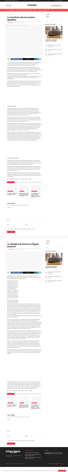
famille (19, 390)
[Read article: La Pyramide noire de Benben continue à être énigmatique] (53, 32)
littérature (22, 390)
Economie (18, 10)
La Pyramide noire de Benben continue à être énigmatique (51, 40)
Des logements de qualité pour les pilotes (32, 452)
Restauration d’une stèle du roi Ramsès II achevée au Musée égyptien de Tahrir (24, 194)
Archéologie (24, 10)
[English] (47, 16)
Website (26, 224)
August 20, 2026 (22, 196)
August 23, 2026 (10, 195)
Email (8, 224)
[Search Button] (52, 10)
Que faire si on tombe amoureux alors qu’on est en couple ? (54, 46)
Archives (45, 10)
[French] (48, 16)
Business (30, 10)
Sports (35, 10)
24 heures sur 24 (10, 191)
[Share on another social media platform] (40, 59)
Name (8, 219)
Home (8, 14)
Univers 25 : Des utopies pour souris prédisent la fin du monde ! (55, 54)
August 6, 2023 (16, 22)
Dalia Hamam (10, 22)
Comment (9, 207)
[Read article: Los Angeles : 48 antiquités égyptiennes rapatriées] (12, 188)
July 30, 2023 (16, 249)
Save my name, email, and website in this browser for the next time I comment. (21, 228)
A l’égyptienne (11, 10)
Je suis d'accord (62, 470)
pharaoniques (30, 390)
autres (39, 10)
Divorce (10, 390)
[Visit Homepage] (32, 5)
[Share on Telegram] (38, 59)
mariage (26, 390)
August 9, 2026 (33, 409)
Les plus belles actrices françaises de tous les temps (55, 50)
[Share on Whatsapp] (35, 59)
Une (6, 10)
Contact (17, 0)
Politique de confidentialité (11, 0)
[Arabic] (46, 16)
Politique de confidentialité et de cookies (51, 470)
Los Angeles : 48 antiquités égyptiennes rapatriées (12, 194)
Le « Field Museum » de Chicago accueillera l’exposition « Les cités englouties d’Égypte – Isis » (36, 195)
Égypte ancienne (15, 390)
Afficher (7, 0)
